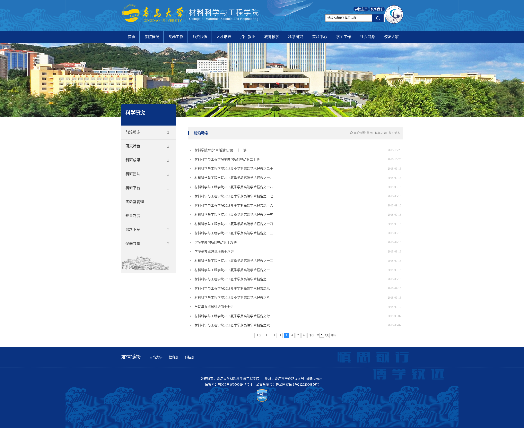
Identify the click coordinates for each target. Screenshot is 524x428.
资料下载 (132, 230)
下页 (311, 335)
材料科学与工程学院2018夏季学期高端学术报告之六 (232, 325)
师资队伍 (199, 37)
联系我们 (377, 9)
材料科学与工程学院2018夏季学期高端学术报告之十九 (233, 178)
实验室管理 (134, 202)
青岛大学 (156, 357)
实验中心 (319, 37)
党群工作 (175, 37)
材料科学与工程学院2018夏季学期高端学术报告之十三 (233, 233)
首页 (131, 37)
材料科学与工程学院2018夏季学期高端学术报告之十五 (233, 214)
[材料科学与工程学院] (191, 27)
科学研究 (295, 37)
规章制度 (132, 216)
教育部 (173, 357)
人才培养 (223, 37)
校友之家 (391, 37)
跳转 (333, 335)
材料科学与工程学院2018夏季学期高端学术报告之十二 (233, 261)
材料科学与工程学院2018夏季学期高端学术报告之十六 (233, 205)
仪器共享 (132, 244)
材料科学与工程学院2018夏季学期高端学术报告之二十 (233, 168)
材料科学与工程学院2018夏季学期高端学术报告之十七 (233, 196)
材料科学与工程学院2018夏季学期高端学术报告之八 (232, 297)
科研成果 (132, 160)
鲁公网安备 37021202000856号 (297, 384)
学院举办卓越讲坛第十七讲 (214, 307)
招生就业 (247, 37)
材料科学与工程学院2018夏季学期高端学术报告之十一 (233, 270)
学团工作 (343, 37)
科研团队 (132, 174)
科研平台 (132, 188)
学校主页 (361, 9)
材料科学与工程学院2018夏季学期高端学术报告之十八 (233, 187)
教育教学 (271, 37)
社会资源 (367, 37)
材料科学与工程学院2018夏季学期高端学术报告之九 (232, 288)
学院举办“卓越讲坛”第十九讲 (215, 242)
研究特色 (132, 146)
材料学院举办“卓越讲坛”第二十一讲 (220, 150)
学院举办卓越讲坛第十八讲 (214, 251)
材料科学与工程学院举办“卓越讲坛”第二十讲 (227, 159)
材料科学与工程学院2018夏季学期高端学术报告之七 (232, 316)
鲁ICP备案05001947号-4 (235, 384)
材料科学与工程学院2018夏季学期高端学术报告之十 (232, 279)
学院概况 (152, 37)
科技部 (189, 357)
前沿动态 (132, 132)
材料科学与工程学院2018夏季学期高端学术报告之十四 (233, 224)
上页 (258, 335)
